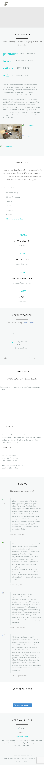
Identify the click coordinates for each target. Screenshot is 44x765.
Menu (41, 4)
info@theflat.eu (22, 736)
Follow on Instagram (23, 705)
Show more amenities (14, 219)
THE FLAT (28, 756)
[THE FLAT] (5, 3)
